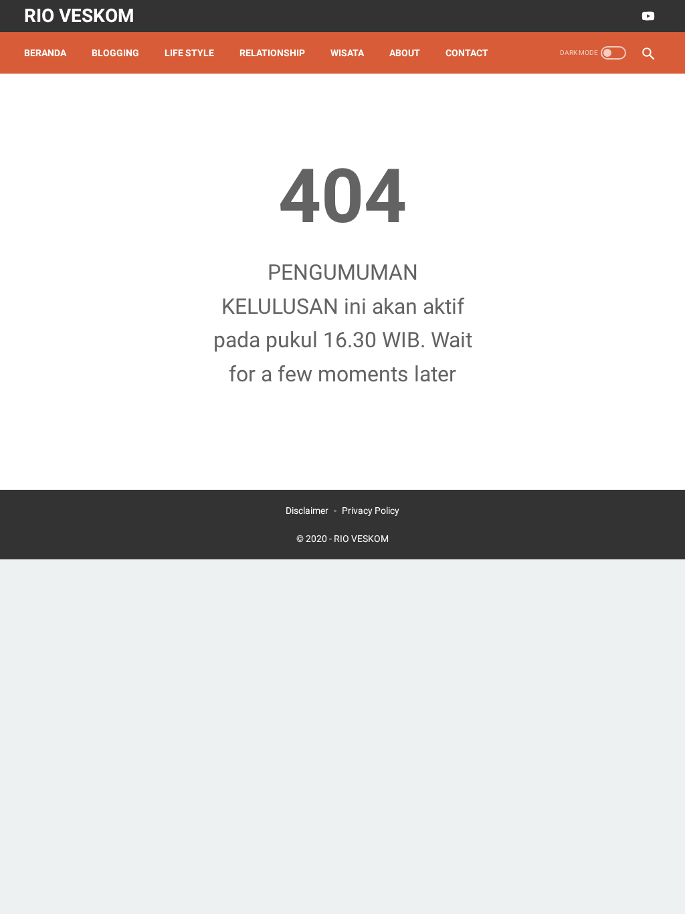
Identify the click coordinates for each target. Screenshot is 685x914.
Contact (467, 53)
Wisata (347, 53)
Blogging (115, 53)
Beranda (45, 53)
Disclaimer (307, 510)
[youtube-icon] (646, 16)
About (404, 53)
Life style (189, 53)
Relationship (272, 53)
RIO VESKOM (79, 16)
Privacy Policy (370, 510)
